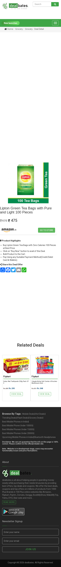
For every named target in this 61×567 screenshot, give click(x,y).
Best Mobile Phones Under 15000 (17, 429)
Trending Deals (9, 418)
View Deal (16, 394)
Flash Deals (22, 418)
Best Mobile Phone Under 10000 (17, 425)
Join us (30, 549)
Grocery (19, 29)
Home (10, 29)
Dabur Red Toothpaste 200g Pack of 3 (15, 382)
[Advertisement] (30, 67)
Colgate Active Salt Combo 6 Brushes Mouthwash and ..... (44, 382)
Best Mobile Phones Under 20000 (17, 433)
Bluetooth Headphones (45, 437)
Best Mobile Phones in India (15, 421)
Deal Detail (39, 29)
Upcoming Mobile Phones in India (17, 437)
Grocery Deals (35, 418)
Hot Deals (40, 414)
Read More (9, 502)
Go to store (46, 230)
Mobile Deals (28, 414)
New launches (10, 23)
